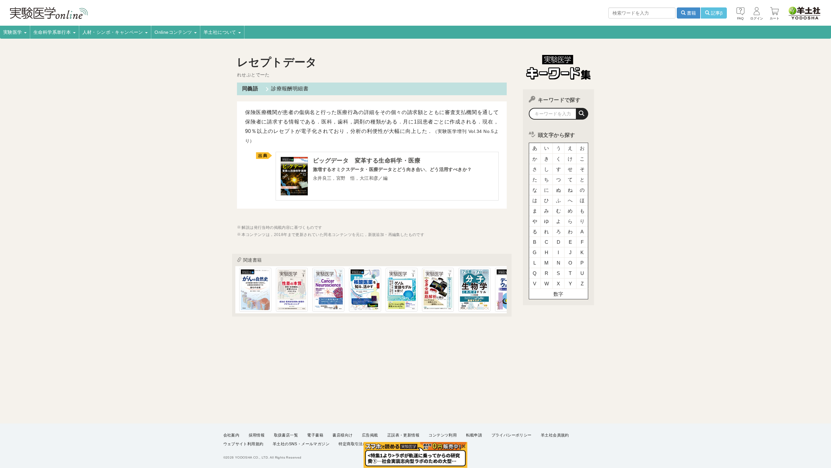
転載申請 (474, 435)
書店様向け (342, 435)
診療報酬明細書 (289, 88)
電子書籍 (315, 435)
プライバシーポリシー (511, 435)
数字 (558, 294)
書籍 (691, 13)
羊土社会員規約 (555, 435)
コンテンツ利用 (442, 435)
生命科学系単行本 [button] (52, 32)
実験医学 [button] (13, 32)
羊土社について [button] (221, 32)
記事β (716, 13)
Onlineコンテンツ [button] (174, 32)
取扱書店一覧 (286, 435)
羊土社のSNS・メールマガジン (301, 444)
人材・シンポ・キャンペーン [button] (113, 32)
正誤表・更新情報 (403, 435)
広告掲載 (370, 435)
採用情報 (257, 435)
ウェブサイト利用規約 (243, 444)
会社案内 (231, 435)
